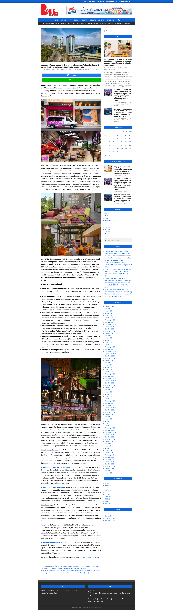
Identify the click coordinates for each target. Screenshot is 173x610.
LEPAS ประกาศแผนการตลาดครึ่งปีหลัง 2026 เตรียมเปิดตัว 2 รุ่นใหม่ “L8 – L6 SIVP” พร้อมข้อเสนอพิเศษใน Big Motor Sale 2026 (123, 112)
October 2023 (110, 383)
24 (118, 148)
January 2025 (109, 349)
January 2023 (109, 403)
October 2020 (110, 464)
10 (117, 142)
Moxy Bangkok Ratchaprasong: (53, 487)
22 (109, 148)
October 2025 (110, 329)
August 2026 (109, 307)
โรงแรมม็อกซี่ (94, 69)
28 (105, 152)
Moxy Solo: (45, 525)
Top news (108, 234)
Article (107, 214)
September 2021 (110, 439)
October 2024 (110, 356)
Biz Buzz (109, 31)
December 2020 (110, 460)
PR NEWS (108, 227)
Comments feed (110, 518)
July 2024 (108, 363)
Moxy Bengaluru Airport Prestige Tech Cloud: (59, 467)
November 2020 (110, 462)
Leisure (79, 69)
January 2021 (109, 457)
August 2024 (109, 361)
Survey (107, 232)
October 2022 (110, 410)
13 (130, 142)
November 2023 (110, 381)
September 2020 (110, 466)
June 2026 (108, 311)
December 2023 (110, 379)
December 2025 (110, 325)
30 (114, 152)
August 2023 (109, 388)
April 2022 (108, 424)
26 (126, 148)
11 (121, 142)
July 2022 (108, 417)
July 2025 (108, 336)
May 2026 (108, 313)
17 (117, 145)
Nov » (111, 156)
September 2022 (110, 412)
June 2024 (108, 365)
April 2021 (108, 451)
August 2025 (109, 334)
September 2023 (110, 385)
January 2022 (109, 430)
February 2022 (110, 428)
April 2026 (108, 316)
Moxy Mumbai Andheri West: (52, 542)
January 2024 (109, 376)
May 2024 (108, 367)
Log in (107, 514)
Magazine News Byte (84, 607)
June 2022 (108, 419)
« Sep (106, 156)
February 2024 (110, 374)
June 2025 (108, 338)
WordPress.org (110, 521)
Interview (108, 220)
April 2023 (108, 397)
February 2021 (110, 455)
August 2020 (109, 469)
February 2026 (110, 320)
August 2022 (109, 415)
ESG (106, 218)
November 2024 (110, 354)
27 (130, 148)
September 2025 (110, 331)
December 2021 (110, 433)
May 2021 (108, 448)
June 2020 (108, 473)
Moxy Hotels (62, 85)
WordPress (98, 607)
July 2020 (108, 471)
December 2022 (110, 406)
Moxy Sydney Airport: (49, 450)
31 (117, 152)
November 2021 (110, 435)
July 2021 (108, 444)
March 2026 (109, 318)
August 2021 (109, 442)
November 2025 (110, 327)
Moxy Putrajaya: (47, 505)
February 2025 (110, 347)
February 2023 (110, 401)
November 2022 (110, 408)
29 (109, 152)
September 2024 (110, 358)
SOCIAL (107, 229)
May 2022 (108, 421)
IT (105, 223)
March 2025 (109, 345)
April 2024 (108, 370)
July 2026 (108, 309)
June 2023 (108, 392)
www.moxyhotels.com (91, 557)
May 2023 (108, 394)
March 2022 (109, 426)
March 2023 (109, 399)
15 (109, 145)
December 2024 (110, 352)
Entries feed (109, 516)
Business (114, 69)
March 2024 (109, 372)
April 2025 (108, 343)
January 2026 (109, 322)
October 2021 (109, 437)
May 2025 (108, 340)
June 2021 (108, 446)
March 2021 (109, 453)
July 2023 (108, 390)
